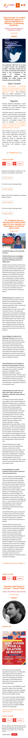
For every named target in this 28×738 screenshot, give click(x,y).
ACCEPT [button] (14, 734)
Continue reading (7, 178)
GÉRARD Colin (6, 626)
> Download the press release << (13, 563)
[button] (7, 163)
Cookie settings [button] (6, 734)
